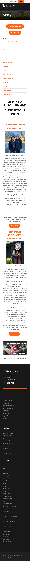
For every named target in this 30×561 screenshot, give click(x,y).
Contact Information (8, 421)
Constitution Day (7, 504)
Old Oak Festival (7, 526)
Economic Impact (8, 94)
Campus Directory (8, 486)
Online (4, 70)
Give (21, 1)
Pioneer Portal (7, 529)
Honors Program (7, 54)
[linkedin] (5, 557)
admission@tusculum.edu (11, 386)
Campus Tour (6, 413)
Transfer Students (8, 78)
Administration (7, 466)
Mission (5, 519)
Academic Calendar (8, 433)
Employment (6, 511)
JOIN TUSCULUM (15, 128)
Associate (6, 58)
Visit (4, 50)
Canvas (5, 438)
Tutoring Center (7, 453)
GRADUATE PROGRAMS (15, 233)
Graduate (5, 66)
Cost (4, 501)
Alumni (4, 468)
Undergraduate (7, 62)
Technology (6, 539)
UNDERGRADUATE (15, 124)
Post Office (6, 534)
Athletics (5, 473)
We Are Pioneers (7, 542)
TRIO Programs (7, 451)
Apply (4, 38)
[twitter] (8, 557)
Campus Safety (7, 493)
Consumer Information (9, 506)
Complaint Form (7, 498)
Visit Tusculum (7, 411)
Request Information (8, 400)
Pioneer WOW (6, 531)
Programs (5, 537)
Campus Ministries (8, 491)
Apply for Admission (8, 406)
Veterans (5, 418)
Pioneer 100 (6, 46)
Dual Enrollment (7, 74)
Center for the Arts (8, 443)
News (15, 1)
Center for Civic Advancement (11, 441)
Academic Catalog (8, 436)
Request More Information (10, 42)
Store (11, 1)
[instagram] (10, 557)
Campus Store (7, 496)
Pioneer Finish (7, 90)
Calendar (5, 481)
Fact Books (6, 514)
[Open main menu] (26, 6)
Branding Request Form (9, 476)
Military (5, 86)
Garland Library (7, 446)
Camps (5, 483)
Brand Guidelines (7, 478)
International (6, 82)
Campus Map (6, 488)
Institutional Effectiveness (10, 516)
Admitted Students (8, 408)
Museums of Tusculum (9, 521)
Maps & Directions (8, 416)
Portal (7, 1)
